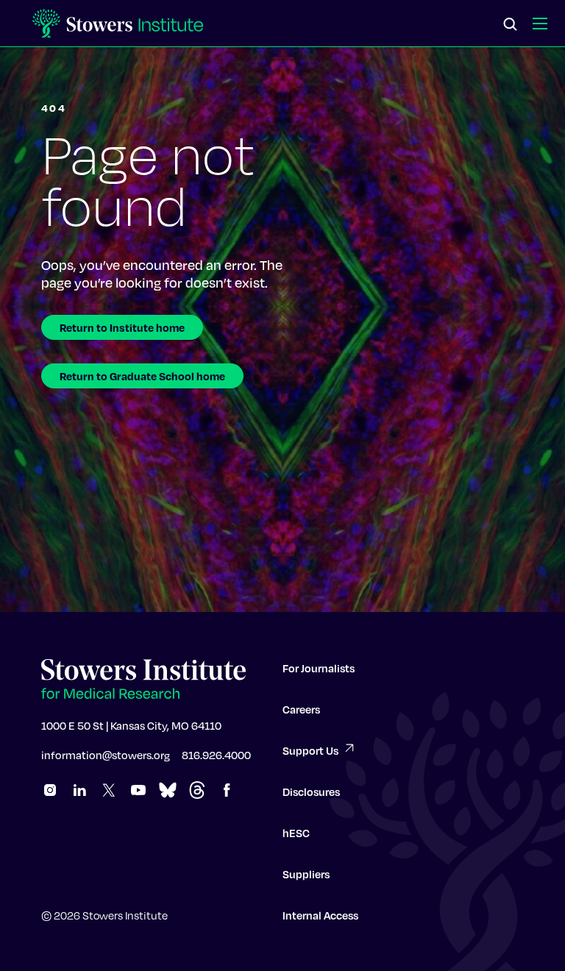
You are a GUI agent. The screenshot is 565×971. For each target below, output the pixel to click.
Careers (301, 709)
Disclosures (311, 791)
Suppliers (306, 874)
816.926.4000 (216, 754)
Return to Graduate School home (142, 376)
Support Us (310, 750)
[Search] (510, 25)
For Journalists (318, 668)
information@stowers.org (105, 754)
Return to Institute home (122, 327)
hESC (296, 832)
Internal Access (320, 915)
